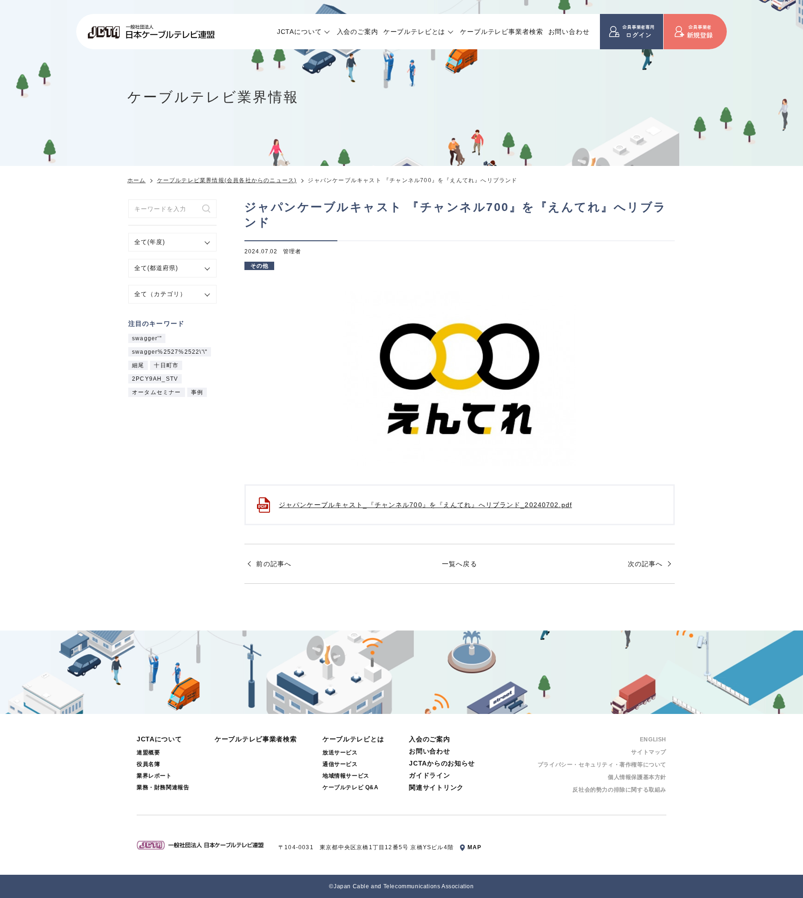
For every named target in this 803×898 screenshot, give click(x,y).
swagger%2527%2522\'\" (169, 352)
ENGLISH (653, 739)
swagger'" (147, 338)
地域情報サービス (346, 776)
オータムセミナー (156, 392)
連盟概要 (148, 752)
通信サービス (340, 764)
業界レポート (154, 776)
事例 (197, 392)
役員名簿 (148, 764)
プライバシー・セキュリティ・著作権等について (602, 764)
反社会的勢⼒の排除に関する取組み (619, 789)
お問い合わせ (569, 31)
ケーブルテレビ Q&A (351, 787)
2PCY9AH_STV (155, 379)
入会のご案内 (357, 31)
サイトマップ (648, 752)
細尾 (138, 365)
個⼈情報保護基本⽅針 (637, 777)
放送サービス (340, 752)
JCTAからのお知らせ (442, 763)
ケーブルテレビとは (414, 31)
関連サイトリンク (436, 787)
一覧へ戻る (459, 564)
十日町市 (166, 365)
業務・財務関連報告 (163, 787)
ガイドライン (429, 775)
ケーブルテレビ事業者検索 (501, 31)
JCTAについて (299, 31)
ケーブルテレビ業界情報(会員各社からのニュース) (227, 180)
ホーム (136, 180)
